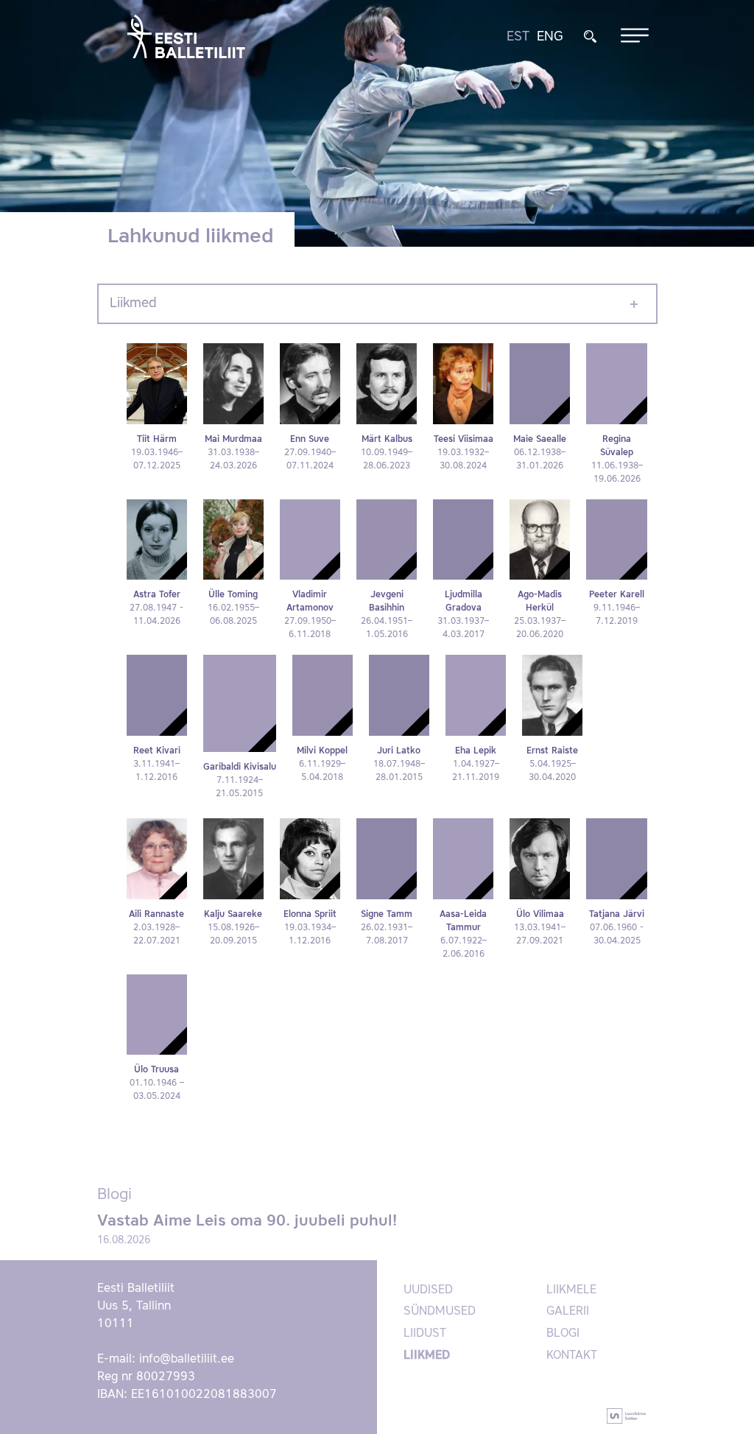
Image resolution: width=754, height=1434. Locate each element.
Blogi (562, 1334)
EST (518, 36)
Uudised (428, 1290)
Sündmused (440, 1312)
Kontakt (571, 1356)
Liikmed (133, 303)
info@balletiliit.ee (186, 1360)
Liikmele (571, 1290)
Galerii (567, 1312)
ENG (550, 36)
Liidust (425, 1334)
